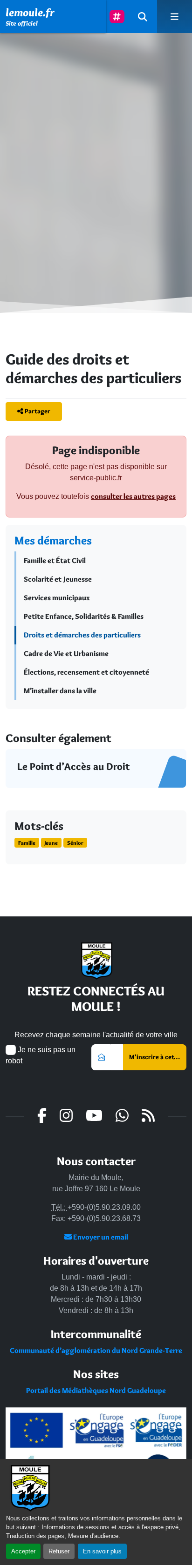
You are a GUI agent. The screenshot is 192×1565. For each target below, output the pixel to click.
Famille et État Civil (55, 560)
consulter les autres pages (133, 496)
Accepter (23, 1551)
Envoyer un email (100, 1237)
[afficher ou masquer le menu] (174, 16)
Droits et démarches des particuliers (82, 634)
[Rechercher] (142, 16)
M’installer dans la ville (60, 690)
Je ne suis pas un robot (40, 1055)
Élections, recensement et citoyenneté (86, 672)
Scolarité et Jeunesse (58, 579)
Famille (26, 842)
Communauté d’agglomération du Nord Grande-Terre (96, 1350)
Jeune (51, 842)
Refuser (58, 1551)
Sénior (75, 842)
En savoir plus (102, 1551)
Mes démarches (53, 540)
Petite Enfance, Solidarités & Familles (84, 616)
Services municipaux (57, 597)
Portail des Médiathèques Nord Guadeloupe (96, 1390)
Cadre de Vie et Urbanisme (66, 653)
